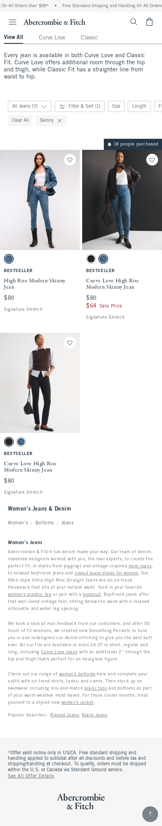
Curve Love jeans (59, 652)
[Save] (70, 160)
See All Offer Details (31, 776)
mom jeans (140, 566)
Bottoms (44, 523)
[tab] (13, 38)
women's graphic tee (30, 595)
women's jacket (77, 703)
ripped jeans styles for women (106, 573)
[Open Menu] (9, 22)
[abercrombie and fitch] (54, 21)
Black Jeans (95, 715)
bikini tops (96, 688)
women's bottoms (77, 674)
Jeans (67, 523)
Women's (18, 523)
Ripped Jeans (64, 715)
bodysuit (92, 595)
